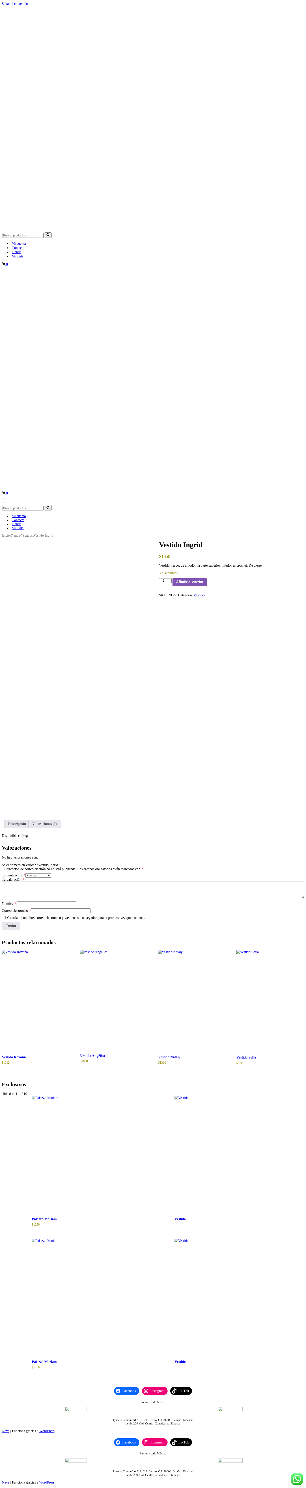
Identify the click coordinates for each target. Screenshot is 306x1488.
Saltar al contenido (15, 4)
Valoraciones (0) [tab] (44, 824)
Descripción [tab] (17, 824)
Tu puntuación (13, 875)
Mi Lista (18, 256)
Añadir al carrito (189, 582)
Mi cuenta (19, 243)
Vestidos (27, 535)
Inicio (6, 535)
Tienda (16, 252)
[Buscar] (48, 235)
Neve (5, 1431)
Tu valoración (13, 879)
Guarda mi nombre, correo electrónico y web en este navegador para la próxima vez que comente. (76, 918)
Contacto (18, 248)
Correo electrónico (16, 910)
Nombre (9, 904)
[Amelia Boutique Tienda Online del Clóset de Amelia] (153, 228)
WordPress (46, 1431)
